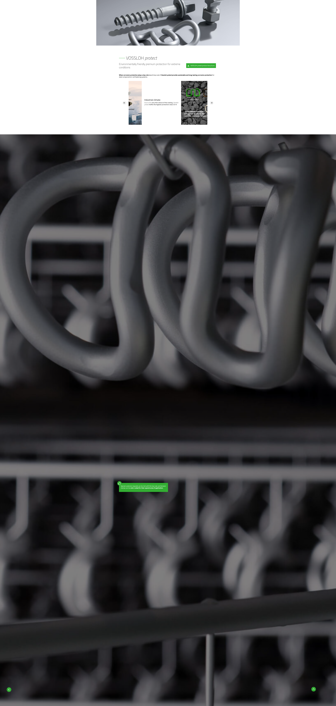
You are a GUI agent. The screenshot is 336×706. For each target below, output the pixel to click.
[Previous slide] (124, 103)
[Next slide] (212, 103)
